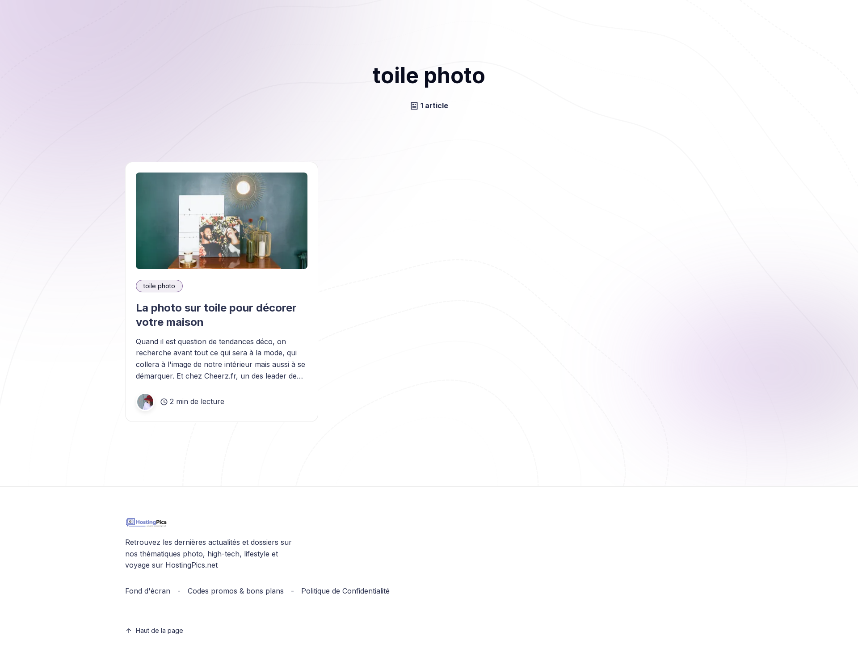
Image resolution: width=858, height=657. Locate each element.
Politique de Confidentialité (345, 590)
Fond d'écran (147, 590)
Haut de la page (159, 630)
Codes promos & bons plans (236, 590)
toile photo (159, 286)
